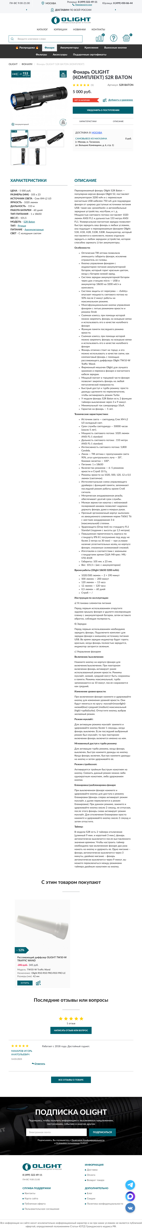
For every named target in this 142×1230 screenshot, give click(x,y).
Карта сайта (31, 1198)
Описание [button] (118, 121)
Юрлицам (60, 29)
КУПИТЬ (25, 983)
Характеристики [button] (87, 121)
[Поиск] (12, 38)
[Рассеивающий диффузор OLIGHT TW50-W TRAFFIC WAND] (42, 927)
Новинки (79, 29)
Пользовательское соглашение (42, 1209)
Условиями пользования (68, 1143)
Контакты (98, 29)
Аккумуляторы (69, 47)
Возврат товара (95, 1180)
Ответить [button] (40, 1064)
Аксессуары (60, 54)
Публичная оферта (35, 1204)
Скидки (91, 1198)
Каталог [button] (42, 29)
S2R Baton (29, 222)
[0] (126, 38)
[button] (82, 4)
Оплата (91, 1175)
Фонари (49, 47)
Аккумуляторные (34, 229)
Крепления (91, 47)
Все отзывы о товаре (71, 1080)
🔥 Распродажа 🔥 (27, 47)
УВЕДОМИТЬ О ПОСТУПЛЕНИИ (103, 110)
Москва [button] (97, 133)
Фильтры (41, 54)
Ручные (22, 226)
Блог (89, 1193)
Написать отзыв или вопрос (71, 1030)
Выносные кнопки (115, 47)
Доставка (92, 1170)
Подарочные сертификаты (89, 54)
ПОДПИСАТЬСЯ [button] (102, 1132)
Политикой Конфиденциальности (88, 1140)
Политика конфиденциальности (105, 1204)
